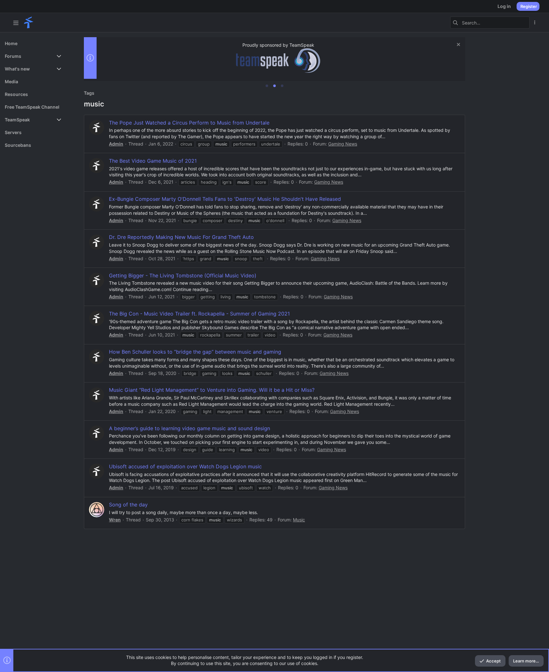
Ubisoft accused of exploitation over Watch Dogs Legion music (185, 466)
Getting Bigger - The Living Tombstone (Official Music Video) (182, 275)
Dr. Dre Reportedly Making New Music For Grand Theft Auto (181, 237)
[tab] (267, 86)
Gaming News (342, 143)
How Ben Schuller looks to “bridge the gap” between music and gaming (195, 352)
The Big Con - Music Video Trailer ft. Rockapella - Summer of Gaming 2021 (199, 313)
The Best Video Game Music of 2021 (153, 161)
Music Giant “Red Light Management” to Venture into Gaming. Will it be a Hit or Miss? (212, 390)
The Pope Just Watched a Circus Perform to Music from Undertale (189, 122)
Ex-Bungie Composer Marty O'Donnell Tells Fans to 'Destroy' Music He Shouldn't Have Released (225, 199)
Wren (115, 519)
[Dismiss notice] (457, 45)
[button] (16, 22)
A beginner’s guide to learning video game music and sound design (189, 428)
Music (299, 519)
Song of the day (128, 504)
